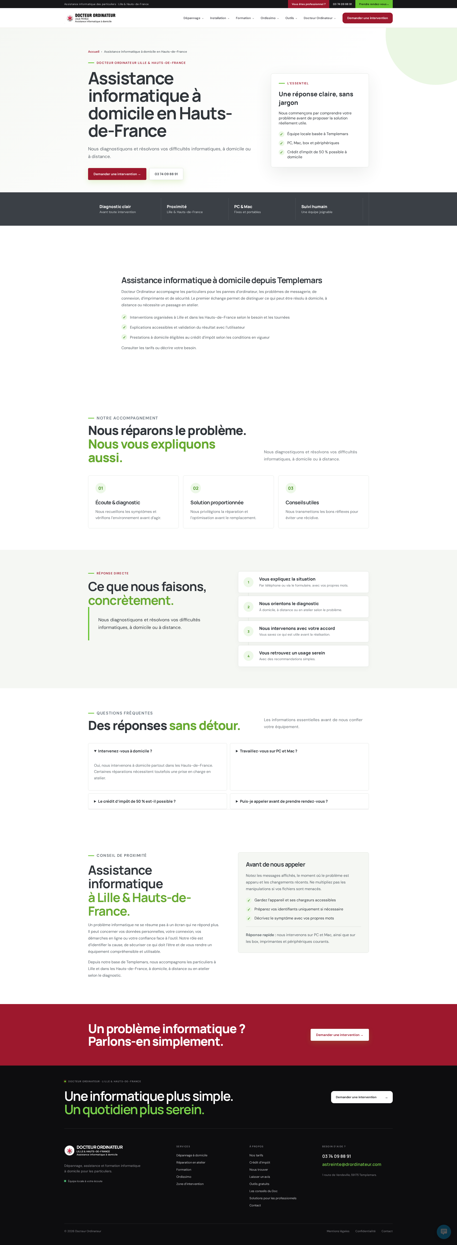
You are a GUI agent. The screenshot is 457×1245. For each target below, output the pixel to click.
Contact (255, 1205)
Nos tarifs (256, 1155)
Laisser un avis (259, 1177)
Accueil (93, 52)
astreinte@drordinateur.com (351, 1164)
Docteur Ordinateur (320, 18)
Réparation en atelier (190, 1162)
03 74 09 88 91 (342, 4)
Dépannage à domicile (191, 1155)
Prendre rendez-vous (374, 4)
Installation (220, 18)
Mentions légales (338, 1231)
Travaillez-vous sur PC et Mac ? (268, 751)
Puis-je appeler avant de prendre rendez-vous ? (284, 801)
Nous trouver (258, 1170)
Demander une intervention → (117, 174)
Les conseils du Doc (263, 1191)
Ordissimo (270, 18)
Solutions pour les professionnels (273, 1198)
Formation (245, 18)
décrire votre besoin (178, 347)
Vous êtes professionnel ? (309, 4)
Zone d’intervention (190, 1184)
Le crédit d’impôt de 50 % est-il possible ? (137, 801)
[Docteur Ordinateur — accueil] (91, 18)
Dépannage (194, 18)
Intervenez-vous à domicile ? (125, 751)
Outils (291, 18)
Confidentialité (365, 1231)
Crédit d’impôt (259, 1162)
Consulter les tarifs (137, 347)
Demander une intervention (367, 18)
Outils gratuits (259, 1184)
